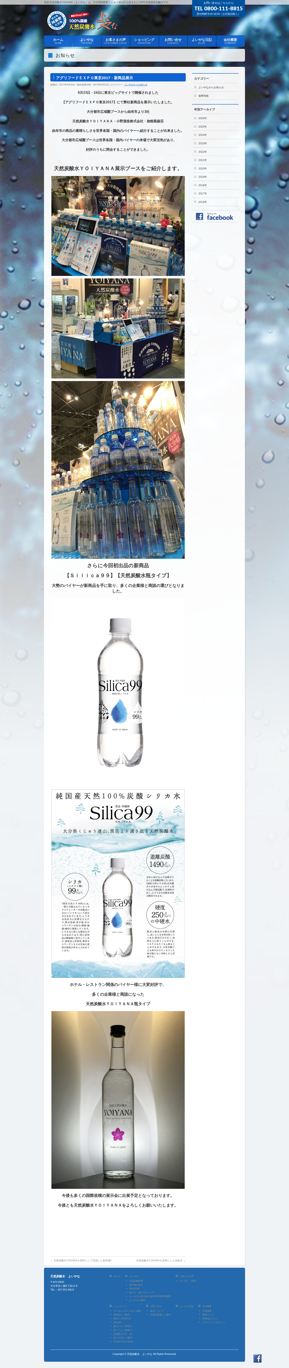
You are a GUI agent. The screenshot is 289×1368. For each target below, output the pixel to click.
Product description (123, 1341)
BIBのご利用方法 (122, 1318)
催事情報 (203, 95)
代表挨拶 (207, 1311)
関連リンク (208, 1314)
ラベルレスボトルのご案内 (127, 1311)
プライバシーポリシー (214, 1322)
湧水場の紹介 (136, 1285)
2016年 (202, 202)
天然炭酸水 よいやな (139, 1354)
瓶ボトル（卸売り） (123, 1326)
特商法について (210, 1318)
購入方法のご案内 (122, 1337)
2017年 (202, 193)
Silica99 (117, 1322)
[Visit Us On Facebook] (257, 1360)
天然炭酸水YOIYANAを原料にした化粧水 (161, 1260)
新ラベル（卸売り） (123, 1330)
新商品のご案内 (121, 1314)
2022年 (202, 151)
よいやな (133, 1276)
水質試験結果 (136, 1281)
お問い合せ (156, 1306)
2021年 (202, 160)
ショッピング (120, 1306)
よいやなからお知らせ (135, 84)
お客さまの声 (187, 1276)
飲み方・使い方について (142, 1292)
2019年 (202, 176)
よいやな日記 (187, 1306)
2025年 (202, 126)
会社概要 (207, 1306)
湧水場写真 (134, 1288)
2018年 (202, 185)
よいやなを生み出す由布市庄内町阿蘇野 (150, 1296)
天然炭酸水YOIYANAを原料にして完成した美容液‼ (80, 1260)
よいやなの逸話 (137, 1300)
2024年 (202, 134)
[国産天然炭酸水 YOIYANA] (83, 27)
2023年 (202, 143)
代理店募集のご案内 (160, 1314)
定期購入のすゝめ (122, 1334)
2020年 (202, 168)
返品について (157, 1311)
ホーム (116, 1276)
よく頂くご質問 (188, 1281)
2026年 (202, 118)
